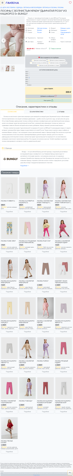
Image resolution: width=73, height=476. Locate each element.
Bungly (39, 30)
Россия (39, 32)
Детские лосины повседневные (58, 63)
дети (68, 28)
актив (62, 34)
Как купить (47, 100)
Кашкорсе (63, 30)
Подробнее (23, 166)
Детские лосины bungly (40, 60)
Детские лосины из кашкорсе (57, 60)
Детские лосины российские (39, 63)
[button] (3, 40)
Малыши (63, 28)
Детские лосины (42, 28)
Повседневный (65, 32)
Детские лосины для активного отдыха (49, 65)
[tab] (12, 112)
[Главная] (1, 7)
